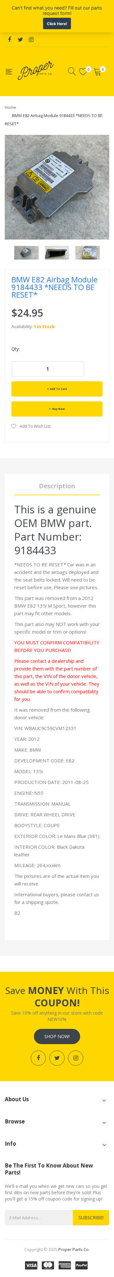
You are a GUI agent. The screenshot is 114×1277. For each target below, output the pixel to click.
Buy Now (58, 409)
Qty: (15, 349)
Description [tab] (57, 486)
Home (10, 107)
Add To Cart (58, 389)
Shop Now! (57, 1036)
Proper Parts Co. (74, 1249)
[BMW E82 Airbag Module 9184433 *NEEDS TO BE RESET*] (26, 252)
